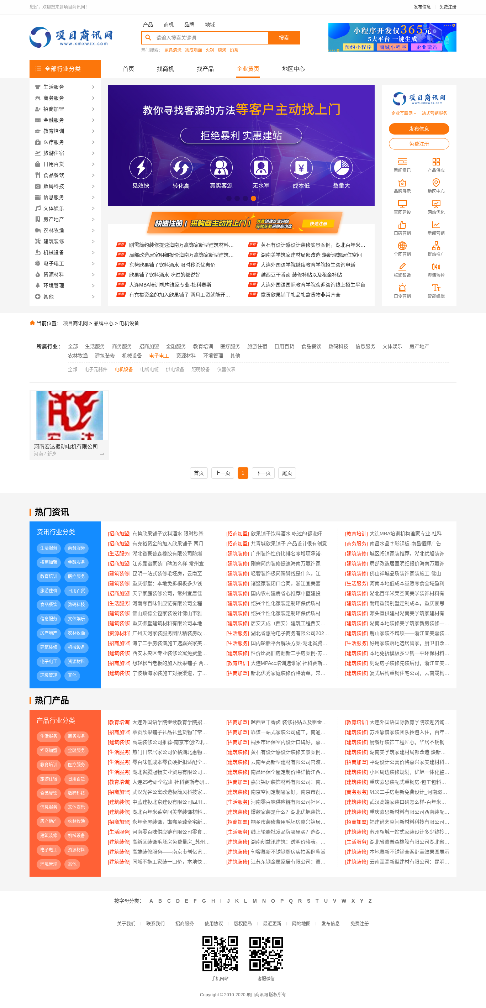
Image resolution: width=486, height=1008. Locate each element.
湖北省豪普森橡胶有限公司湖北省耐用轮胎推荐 (409, 842)
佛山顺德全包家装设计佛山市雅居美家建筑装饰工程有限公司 (172, 613)
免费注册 (447, 7)
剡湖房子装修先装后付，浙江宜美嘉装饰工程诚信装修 (409, 663)
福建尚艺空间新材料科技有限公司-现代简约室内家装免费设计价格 (409, 822)
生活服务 (95, 346)
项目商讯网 (75, 323)
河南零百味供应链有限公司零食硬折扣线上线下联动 (172, 832)
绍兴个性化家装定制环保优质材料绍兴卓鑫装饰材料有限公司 (290, 603)
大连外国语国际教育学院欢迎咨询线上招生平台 (313, 273)
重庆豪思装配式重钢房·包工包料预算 (409, 782)
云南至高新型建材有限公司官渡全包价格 (290, 762)
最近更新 (272, 923)
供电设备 (175, 369)
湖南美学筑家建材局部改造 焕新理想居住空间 (311, 243)
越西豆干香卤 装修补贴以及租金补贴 (301, 263)
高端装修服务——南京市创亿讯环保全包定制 (172, 852)
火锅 (210, 50)
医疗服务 (230, 346)
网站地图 (301, 923)
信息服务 (365, 346)
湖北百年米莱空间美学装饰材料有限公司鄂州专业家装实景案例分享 (409, 593)
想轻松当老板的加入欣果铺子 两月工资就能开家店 (172, 663)
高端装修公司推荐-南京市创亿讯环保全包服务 (172, 742)
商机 (169, 24)
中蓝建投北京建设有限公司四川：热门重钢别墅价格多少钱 (172, 802)
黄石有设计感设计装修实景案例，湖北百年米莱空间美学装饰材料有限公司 (290, 752)
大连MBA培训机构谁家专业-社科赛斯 (170, 273)
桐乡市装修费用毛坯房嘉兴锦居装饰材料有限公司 (290, 822)
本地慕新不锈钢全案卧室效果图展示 (409, 852)
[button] (229, 198)
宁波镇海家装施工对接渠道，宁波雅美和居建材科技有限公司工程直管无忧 (172, 673)
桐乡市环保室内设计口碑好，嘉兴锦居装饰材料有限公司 (290, 742)
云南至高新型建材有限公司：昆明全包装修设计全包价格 (409, 862)
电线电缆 (149, 369)
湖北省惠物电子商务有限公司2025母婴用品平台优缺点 (290, 633)
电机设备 (129, 323)
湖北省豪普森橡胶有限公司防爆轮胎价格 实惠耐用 (172, 553)
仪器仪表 (226, 369)
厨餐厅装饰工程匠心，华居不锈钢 (407, 742)
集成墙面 (193, 50)
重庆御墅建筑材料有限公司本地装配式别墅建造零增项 (172, 623)
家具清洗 (172, 50)
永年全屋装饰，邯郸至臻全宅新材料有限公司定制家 (172, 822)
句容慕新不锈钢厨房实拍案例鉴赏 (288, 852)
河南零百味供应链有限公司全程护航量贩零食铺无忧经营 (172, 603)
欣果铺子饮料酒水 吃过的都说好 (164, 263)
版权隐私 (243, 923)
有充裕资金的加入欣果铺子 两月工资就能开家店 (181, 283)
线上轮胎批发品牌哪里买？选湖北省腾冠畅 (290, 832)
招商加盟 (149, 346)
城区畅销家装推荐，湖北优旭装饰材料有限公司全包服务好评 (409, 553)
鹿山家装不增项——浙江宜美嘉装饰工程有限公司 (409, 633)
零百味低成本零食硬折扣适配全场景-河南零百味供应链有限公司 (172, 762)
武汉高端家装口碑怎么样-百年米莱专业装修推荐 (409, 802)
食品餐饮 (311, 346)
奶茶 (234, 50)
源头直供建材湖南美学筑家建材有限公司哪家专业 (409, 613)
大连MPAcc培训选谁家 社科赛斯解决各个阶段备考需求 (290, 663)
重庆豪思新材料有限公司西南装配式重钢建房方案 (409, 812)
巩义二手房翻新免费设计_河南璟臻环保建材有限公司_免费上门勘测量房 (409, 792)
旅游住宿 (257, 346)
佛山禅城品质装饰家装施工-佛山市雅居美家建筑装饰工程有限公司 (409, 573)
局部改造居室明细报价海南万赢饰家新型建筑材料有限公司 (181, 243)
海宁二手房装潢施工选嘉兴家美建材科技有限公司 (172, 643)
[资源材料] (119, 633)
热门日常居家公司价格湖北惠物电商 (172, 752)
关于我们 (126, 923)
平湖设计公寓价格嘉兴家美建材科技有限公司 (409, 762)
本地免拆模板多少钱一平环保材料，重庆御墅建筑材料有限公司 (409, 653)
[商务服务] (356, 543)
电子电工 (159, 355)
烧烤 (222, 50)
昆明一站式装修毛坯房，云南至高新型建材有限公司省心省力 (172, 573)
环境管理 (213, 355)
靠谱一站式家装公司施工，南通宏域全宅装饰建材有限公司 (313, 293)
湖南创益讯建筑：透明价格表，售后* (290, 842)
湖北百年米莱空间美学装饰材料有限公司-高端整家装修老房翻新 (172, 812)
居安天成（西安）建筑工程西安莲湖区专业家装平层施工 (290, 623)
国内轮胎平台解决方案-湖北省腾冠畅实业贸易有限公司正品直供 (290, 643)
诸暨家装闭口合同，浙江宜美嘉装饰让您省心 (290, 583)
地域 (210, 24)
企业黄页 (248, 69)
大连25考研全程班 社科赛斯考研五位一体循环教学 (172, 782)
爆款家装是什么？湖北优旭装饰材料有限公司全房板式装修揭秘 (290, 812)
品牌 (189, 24)
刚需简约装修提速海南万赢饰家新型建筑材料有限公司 (290, 563)
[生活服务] (119, 553)
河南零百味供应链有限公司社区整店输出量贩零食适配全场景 (290, 802)
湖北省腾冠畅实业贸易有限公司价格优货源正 (172, 772)
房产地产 (419, 346)
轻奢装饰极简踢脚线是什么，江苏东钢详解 (290, 573)
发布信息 (422, 7)
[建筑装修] (237, 553)
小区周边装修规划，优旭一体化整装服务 (409, 772)
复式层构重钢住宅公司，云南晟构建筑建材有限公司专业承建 (409, 673)
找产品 (205, 69)
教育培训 (203, 346)
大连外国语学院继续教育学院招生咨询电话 (308, 253)
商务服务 (122, 346)
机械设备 (132, 355)
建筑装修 (105, 355)
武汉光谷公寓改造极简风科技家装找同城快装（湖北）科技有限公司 (172, 792)
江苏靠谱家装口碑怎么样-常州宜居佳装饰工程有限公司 (172, 563)
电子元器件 (95, 369)
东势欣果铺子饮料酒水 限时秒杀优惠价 (172, 253)
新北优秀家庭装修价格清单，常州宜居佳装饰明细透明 (290, 673)
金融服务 (176, 346)
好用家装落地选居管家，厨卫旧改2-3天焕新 (409, 643)
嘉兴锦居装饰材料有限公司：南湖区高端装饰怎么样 (290, 782)
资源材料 (186, 355)
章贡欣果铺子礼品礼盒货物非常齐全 (300, 283)
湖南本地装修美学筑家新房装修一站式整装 (409, 623)
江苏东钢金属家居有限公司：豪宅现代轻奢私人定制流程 (290, 862)
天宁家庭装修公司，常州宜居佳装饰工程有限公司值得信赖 (172, 593)
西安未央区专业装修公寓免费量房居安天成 (172, 653)
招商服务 (184, 923)
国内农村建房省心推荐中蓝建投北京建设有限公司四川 (290, 593)
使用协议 (214, 923)
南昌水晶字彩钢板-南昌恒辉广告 (405, 543)
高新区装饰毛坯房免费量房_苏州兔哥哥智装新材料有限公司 (172, 842)
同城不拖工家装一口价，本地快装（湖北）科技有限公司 (172, 862)
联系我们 (155, 923)
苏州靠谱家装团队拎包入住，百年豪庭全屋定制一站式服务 (409, 732)
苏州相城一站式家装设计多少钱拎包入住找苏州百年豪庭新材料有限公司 (409, 832)
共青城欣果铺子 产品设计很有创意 (167, 293)
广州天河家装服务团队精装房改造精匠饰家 (172, 633)
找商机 (165, 69)
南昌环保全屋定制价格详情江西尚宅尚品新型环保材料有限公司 (290, 772)
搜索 (284, 38)
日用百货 (284, 346)
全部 (73, 346)
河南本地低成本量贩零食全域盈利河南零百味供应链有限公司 (409, 583)
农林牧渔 (78, 355)
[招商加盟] (119, 533)
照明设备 (200, 369)
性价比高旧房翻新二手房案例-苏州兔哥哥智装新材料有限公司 (290, 653)
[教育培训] (356, 533)
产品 (148, 24)
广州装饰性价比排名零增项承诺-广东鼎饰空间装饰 (290, 553)
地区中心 (293, 69)
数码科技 (338, 346)
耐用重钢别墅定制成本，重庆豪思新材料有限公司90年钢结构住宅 (409, 603)
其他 (235, 355)
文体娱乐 (392, 346)
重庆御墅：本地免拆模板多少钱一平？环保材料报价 (172, 583)
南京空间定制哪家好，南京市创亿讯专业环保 (290, 792)
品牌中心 (103, 323)
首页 (128, 69)
